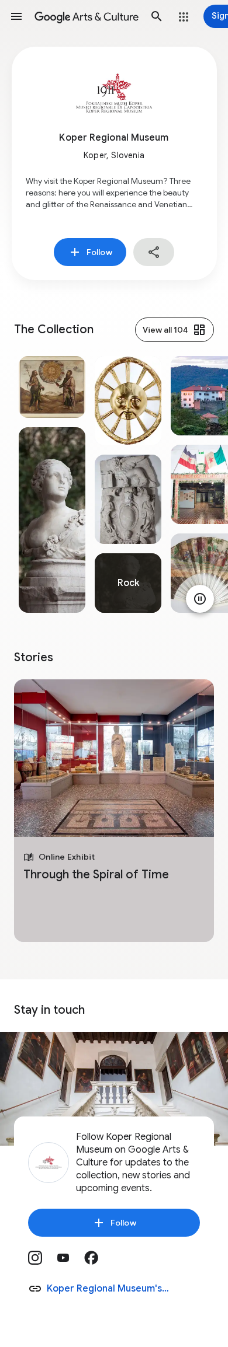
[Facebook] (98, 1262)
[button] (16, 16)
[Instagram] (42, 1262)
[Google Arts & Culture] (86, 16)
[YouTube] (70, 1262)
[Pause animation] (200, 599)
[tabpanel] (52, 484)
